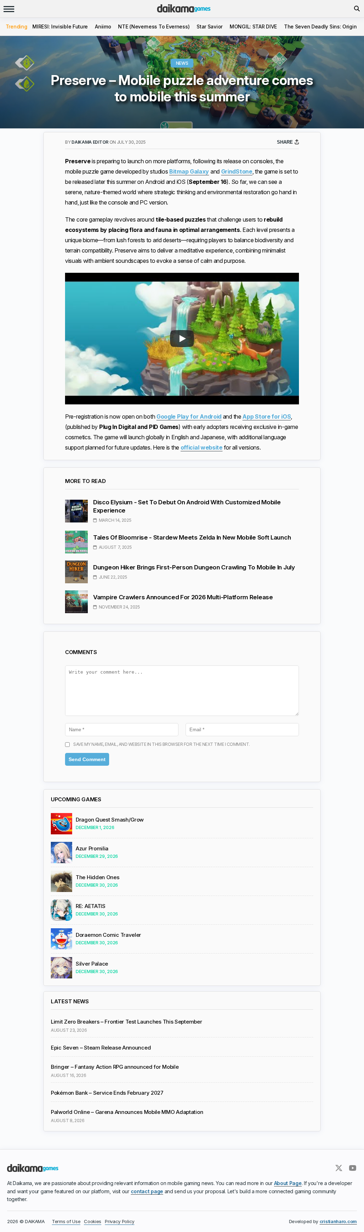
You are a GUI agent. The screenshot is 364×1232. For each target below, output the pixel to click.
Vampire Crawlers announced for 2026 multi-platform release (183, 597)
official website (202, 447)
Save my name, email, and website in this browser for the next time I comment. (161, 744)
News (182, 63)
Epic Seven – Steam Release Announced (101, 1048)
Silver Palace (92, 964)
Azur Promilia (92, 848)
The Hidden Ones (97, 877)
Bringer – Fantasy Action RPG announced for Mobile (114, 1067)
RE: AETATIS (91, 906)
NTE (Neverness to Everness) (153, 26)
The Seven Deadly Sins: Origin (320, 26)
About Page (288, 1183)
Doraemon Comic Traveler (108, 935)
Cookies (92, 1221)
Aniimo (103, 26)
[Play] (182, 338)
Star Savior (210, 26)
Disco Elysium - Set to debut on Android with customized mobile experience (186, 506)
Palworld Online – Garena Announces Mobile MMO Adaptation (127, 1112)
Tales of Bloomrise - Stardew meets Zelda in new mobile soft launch (192, 537)
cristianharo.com (338, 1221)
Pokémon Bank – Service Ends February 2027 (107, 1093)
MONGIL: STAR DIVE (253, 26)
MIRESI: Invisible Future (60, 26)
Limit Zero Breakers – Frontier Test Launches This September (126, 1022)
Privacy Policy (119, 1221)
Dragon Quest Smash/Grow (110, 820)
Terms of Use (66, 1221)
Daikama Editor (90, 142)
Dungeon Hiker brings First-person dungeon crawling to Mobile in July (194, 567)
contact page (147, 1191)
